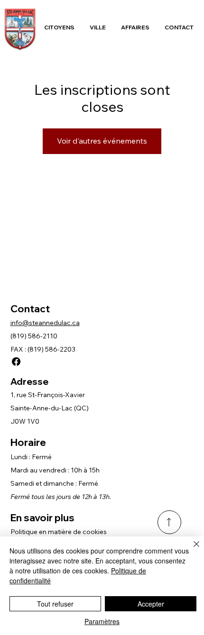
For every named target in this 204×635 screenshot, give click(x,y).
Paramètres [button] (102, 621)
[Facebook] (16, 361)
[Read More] (169, 522)
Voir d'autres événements (102, 140)
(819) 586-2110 (33, 336)
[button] (59, 27)
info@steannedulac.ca (45, 322)
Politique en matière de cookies (58, 531)
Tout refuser (55, 603)
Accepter (151, 603)
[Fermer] (190, 549)
